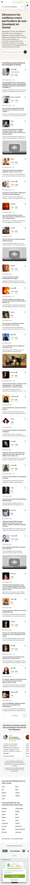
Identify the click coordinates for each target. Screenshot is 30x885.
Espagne (4, 817)
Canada (3, 814)
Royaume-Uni (18, 826)
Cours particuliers (6, 838)
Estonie (17, 817)
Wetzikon (17, 795)
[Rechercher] (25, 52)
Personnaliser (14, 880)
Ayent (3, 786)
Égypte (3, 829)
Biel (2, 789)
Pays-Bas (4, 826)
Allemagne (4, 808)
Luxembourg (5, 823)
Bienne (17, 789)
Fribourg (17, 792)
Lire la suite (5, 753)
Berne (16, 786)
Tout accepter (15, 876)
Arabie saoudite (19, 808)
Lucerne (4, 795)
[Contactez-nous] (27, 2)
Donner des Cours (18, 2)
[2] (14, 855)
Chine (16, 814)
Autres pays (18, 832)
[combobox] (12, 7)
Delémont (4, 792)
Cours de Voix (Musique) (17, 838)
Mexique (17, 823)
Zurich (3, 798)
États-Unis (4, 832)
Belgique (17, 811)
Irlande (17, 820)
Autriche (4, 811)
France (3, 820)
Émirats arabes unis (20, 829)
